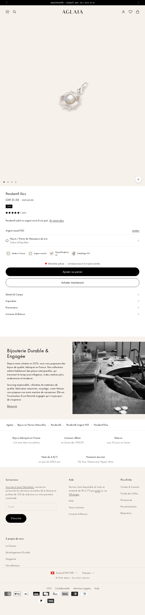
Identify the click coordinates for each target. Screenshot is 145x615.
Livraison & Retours (78, 513)
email (97, 490)
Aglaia (9, 424)
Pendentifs (56, 424)
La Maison (11, 545)
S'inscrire (16, 518)
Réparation (126, 513)
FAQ (71, 500)
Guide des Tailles (129, 493)
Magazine (11, 558)
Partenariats (126, 500)
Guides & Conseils (130, 487)
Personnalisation (129, 506)
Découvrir (12, 406)
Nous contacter (76, 507)
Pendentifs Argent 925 (78, 424)
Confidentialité (62, 588)
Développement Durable (18, 552)
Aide (96, 588)
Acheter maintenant (72, 282)
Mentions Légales (82, 588)
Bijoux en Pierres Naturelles (32, 424)
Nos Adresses (13, 565)
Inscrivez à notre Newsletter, (20, 487)
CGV (49, 588)
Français (86, 572)
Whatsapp (74, 494)
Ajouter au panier (72, 272)
